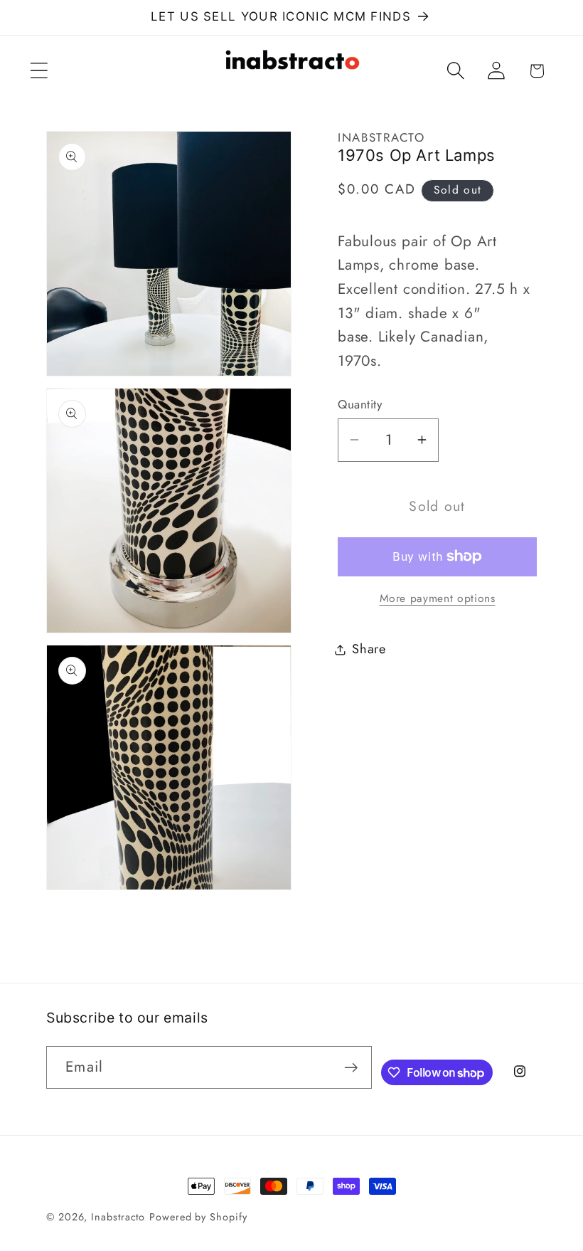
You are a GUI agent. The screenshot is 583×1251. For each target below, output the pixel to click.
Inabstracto (118, 1217)
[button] (38, 71)
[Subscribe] (351, 1067)
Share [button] (369, 649)
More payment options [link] (438, 598)
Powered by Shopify (198, 1217)
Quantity (360, 404)
